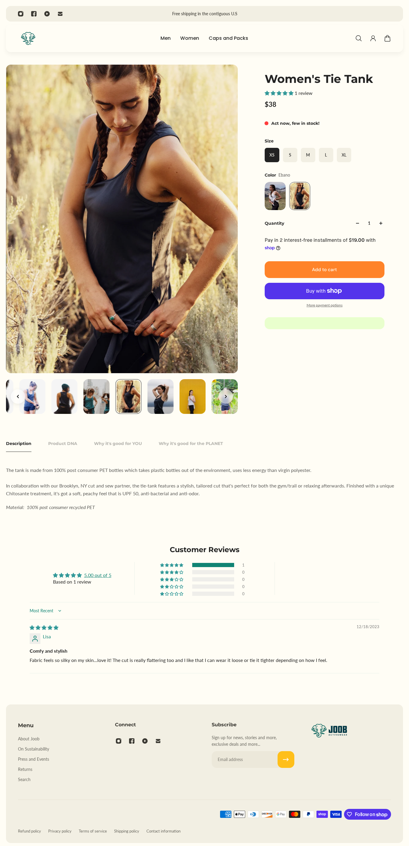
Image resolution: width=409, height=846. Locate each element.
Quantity (274, 223)
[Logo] (28, 38)
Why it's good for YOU (118, 443)
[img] (44, 627)
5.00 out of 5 (97, 575)
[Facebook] (33, 13)
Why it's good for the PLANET (191, 443)
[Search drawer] (359, 38)
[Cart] (387, 38)
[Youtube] (47, 13)
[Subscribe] (286, 759)
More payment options (325, 305)
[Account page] (373, 38)
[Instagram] (20, 13)
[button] (280, 93)
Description (18, 443)
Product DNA (62, 443)
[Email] (60, 13)
